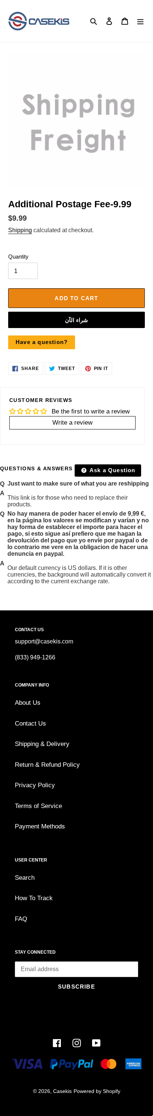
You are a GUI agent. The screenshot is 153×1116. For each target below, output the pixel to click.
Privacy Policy (35, 785)
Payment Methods (40, 826)
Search (25, 877)
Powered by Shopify (97, 1091)
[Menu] (140, 21)
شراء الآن (76, 320)
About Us (27, 702)
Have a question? (42, 342)
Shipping (20, 230)
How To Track (34, 898)
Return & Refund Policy (47, 764)
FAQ (21, 918)
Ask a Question (112, 470)
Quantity (18, 256)
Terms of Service (38, 806)
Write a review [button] (72, 422)
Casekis (62, 1091)
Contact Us (30, 723)
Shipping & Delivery (42, 743)
